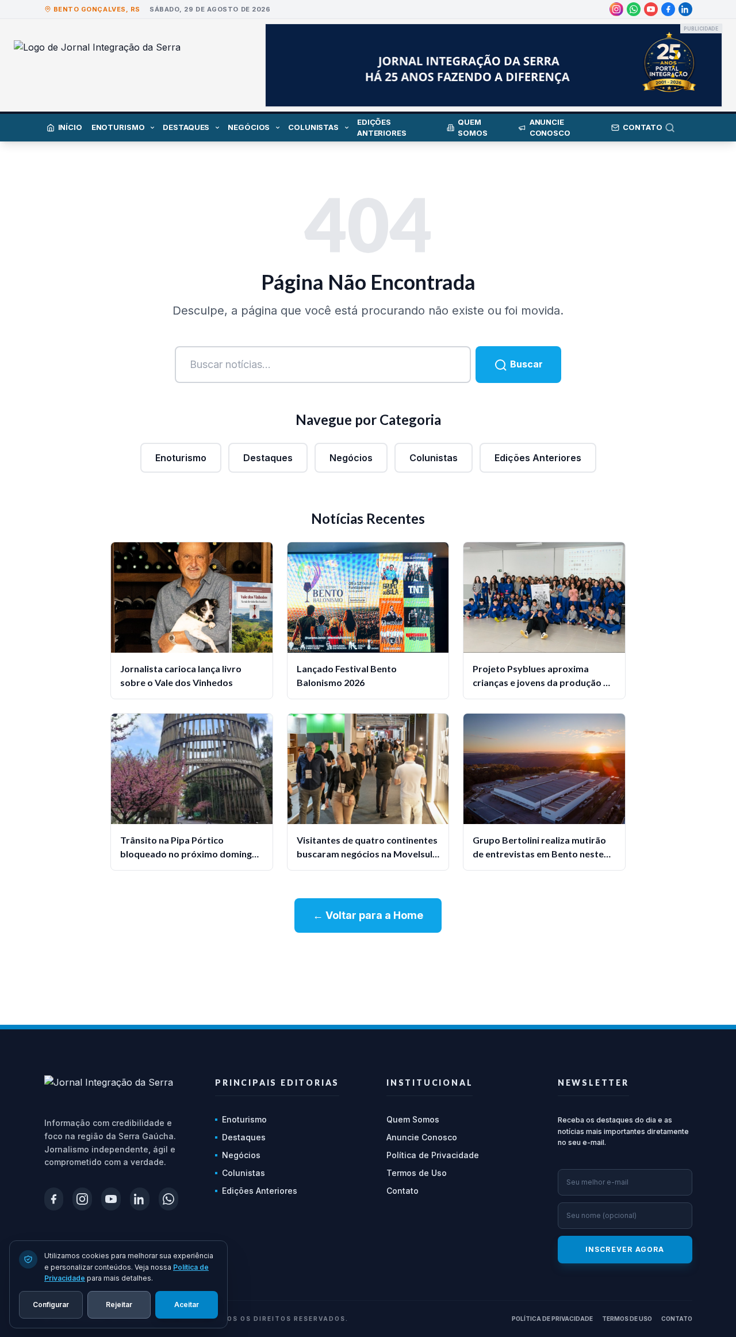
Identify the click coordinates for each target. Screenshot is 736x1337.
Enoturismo (180, 457)
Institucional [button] (429, 1082)
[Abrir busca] (678, 127)
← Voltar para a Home (368, 915)
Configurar (51, 1304)
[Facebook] (668, 9)
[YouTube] (651, 9)
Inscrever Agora (625, 1249)
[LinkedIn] (685, 9)
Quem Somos (412, 1119)
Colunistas (433, 457)
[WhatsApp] (634, 9)
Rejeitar (119, 1304)
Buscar (525, 364)
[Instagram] (616, 9)
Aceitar (186, 1304)
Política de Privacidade (432, 1155)
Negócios (351, 457)
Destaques (268, 457)
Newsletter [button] (593, 1082)
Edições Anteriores (537, 457)
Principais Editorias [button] (277, 1082)
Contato (402, 1191)
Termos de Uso (416, 1173)
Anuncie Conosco (421, 1137)
